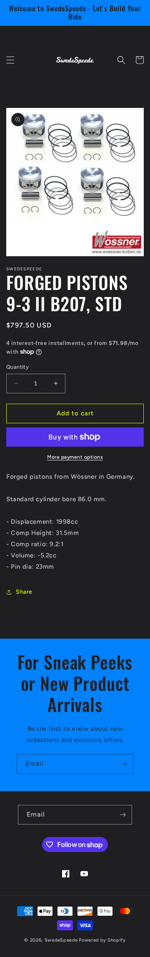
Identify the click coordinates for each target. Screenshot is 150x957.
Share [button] (24, 591)
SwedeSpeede (61, 940)
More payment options (75, 457)
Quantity (17, 367)
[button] (10, 60)
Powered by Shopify (102, 940)
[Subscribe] (124, 764)
